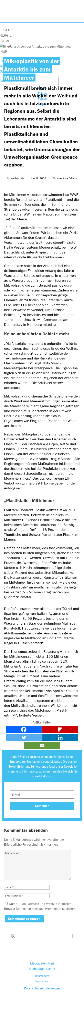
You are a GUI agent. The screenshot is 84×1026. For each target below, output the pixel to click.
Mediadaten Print (42, 963)
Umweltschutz (15, 178)
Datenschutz (42, 981)
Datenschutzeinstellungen (42, 988)
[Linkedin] (60, 737)
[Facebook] (24, 729)
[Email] (42, 745)
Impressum (42, 976)
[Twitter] (24, 737)
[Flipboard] (60, 729)
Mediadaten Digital (42, 969)
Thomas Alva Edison (65, 178)
